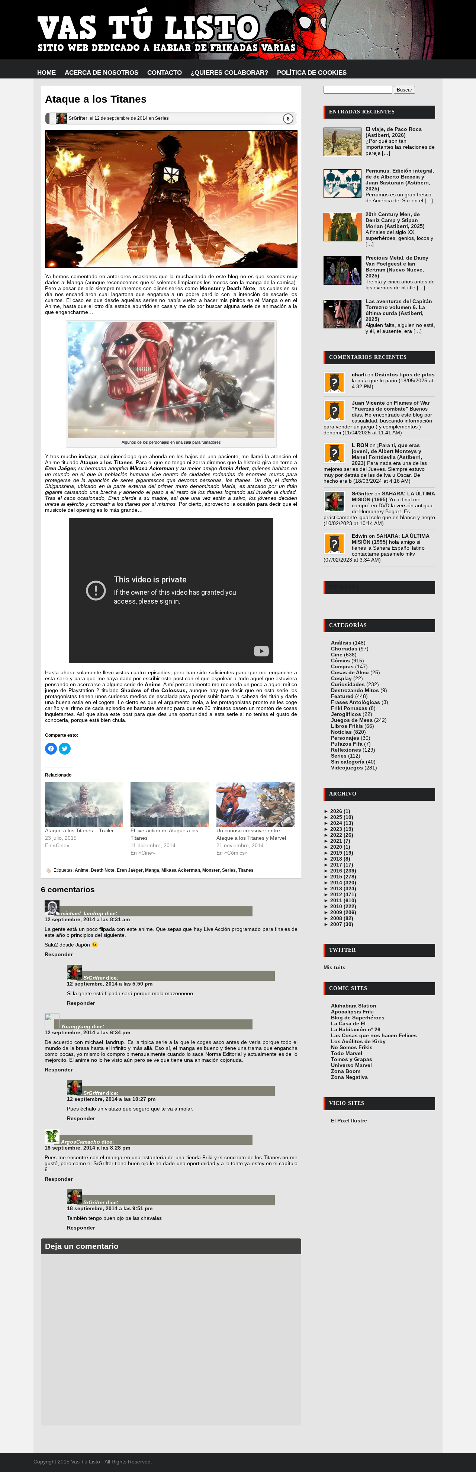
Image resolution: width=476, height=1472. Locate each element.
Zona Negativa (349, 1077)
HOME (46, 72)
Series (162, 118)
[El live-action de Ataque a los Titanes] (170, 804)
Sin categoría (347, 762)
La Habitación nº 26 (355, 1029)
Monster (211, 870)
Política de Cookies (312, 72)
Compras (342, 666)
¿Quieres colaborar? (229, 72)
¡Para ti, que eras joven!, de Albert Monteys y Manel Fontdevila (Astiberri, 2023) (387, 454)
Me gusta (344, 587)
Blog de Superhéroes (358, 1018)
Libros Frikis (347, 726)
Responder (59, 954)
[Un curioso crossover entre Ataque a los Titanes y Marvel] (255, 804)
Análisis (341, 643)
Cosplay (341, 678)
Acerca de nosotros (101, 72)
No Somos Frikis (352, 1047)
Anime (82, 870)
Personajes (345, 738)
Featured (342, 696)
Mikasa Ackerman (180, 870)
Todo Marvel (346, 1053)
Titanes (246, 870)
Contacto (164, 72)
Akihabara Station (353, 1006)
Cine (336, 655)
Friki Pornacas (349, 708)
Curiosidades (348, 684)
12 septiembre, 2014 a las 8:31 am (87, 919)
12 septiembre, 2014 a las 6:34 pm (87, 1032)
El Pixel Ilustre (349, 1121)
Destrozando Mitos (355, 690)
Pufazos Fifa (347, 744)
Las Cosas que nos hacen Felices (374, 1035)
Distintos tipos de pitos (405, 374)
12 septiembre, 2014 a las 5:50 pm (109, 984)
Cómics (340, 660)
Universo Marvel (351, 1065)
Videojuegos (347, 768)
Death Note (103, 870)
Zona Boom (345, 1071)
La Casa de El (348, 1023)
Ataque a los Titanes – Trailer (79, 830)
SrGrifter (78, 118)
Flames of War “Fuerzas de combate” (391, 406)
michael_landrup (82, 913)
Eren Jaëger (130, 870)
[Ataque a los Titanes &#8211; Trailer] (84, 804)
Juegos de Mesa (352, 720)
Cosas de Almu (350, 672)
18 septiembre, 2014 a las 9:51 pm (109, 1208)
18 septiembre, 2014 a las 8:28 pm (87, 1148)
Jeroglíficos (346, 714)
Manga (152, 870)
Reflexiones (346, 750)
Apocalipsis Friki (352, 1012)
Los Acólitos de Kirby (358, 1041)
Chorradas (344, 649)
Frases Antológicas (355, 702)
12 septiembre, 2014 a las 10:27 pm (111, 1099)
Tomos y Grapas (351, 1059)
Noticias (341, 732)
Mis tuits (334, 967)
